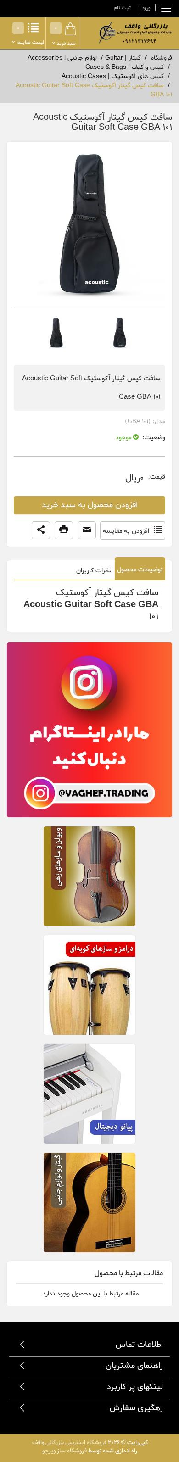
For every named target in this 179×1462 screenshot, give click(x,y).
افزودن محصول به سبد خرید (90, 505)
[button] (41, 530)
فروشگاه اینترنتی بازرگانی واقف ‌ (68, 1442)
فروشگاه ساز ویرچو (64, 1450)
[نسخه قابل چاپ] (64, 530)
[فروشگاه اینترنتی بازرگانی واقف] (134, 32)
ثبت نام (122, 7)
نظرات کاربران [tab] (94, 570)
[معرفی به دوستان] (87, 530)
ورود (146, 7)
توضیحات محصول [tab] (140, 570)
